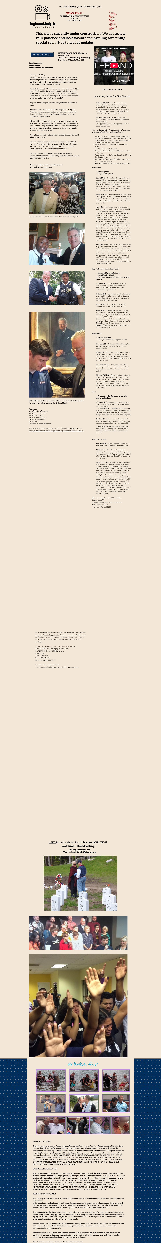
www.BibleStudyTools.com (38, 411)
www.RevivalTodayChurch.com (40, 424)
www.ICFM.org (34, 421)
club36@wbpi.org (87, 852)
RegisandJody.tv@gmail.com (41, 167)
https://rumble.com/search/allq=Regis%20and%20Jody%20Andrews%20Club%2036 (56, 431)
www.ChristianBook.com (38, 417)
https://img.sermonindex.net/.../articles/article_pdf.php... (56, 646)
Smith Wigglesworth (51, 635)
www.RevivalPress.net (37, 419)
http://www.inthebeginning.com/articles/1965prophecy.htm (56, 667)
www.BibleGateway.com (38, 413)
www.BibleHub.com (36, 415)
